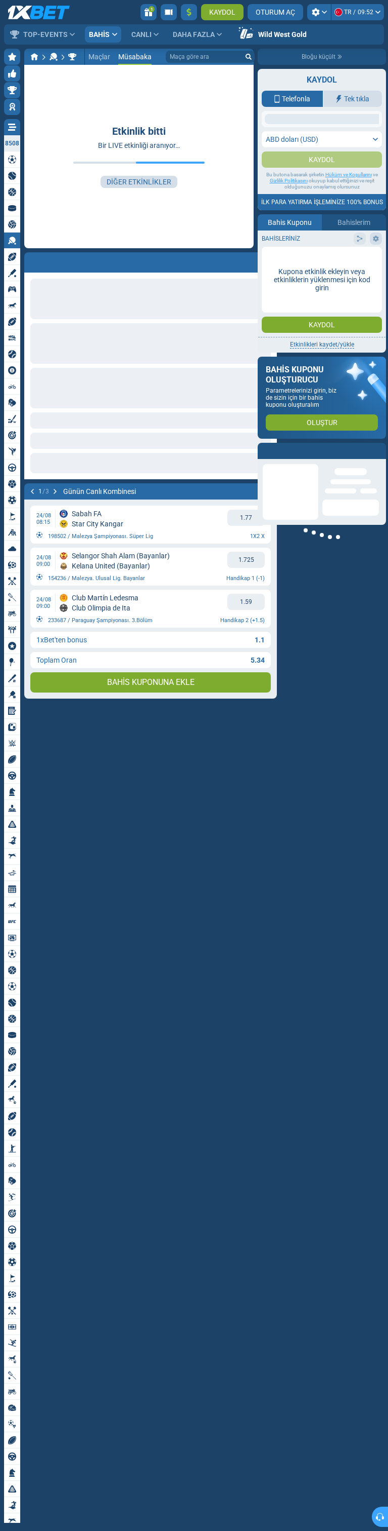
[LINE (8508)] (34, 57)
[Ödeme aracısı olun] (169, 12)
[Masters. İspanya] (72, 57)
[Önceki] (32, 491)
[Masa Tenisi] (53, 57)
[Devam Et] (55, 491)
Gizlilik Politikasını (289, 281)
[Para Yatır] (189, 12)
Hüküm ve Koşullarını (348, 275)
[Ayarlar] (319, 12)
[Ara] (249, 57)
